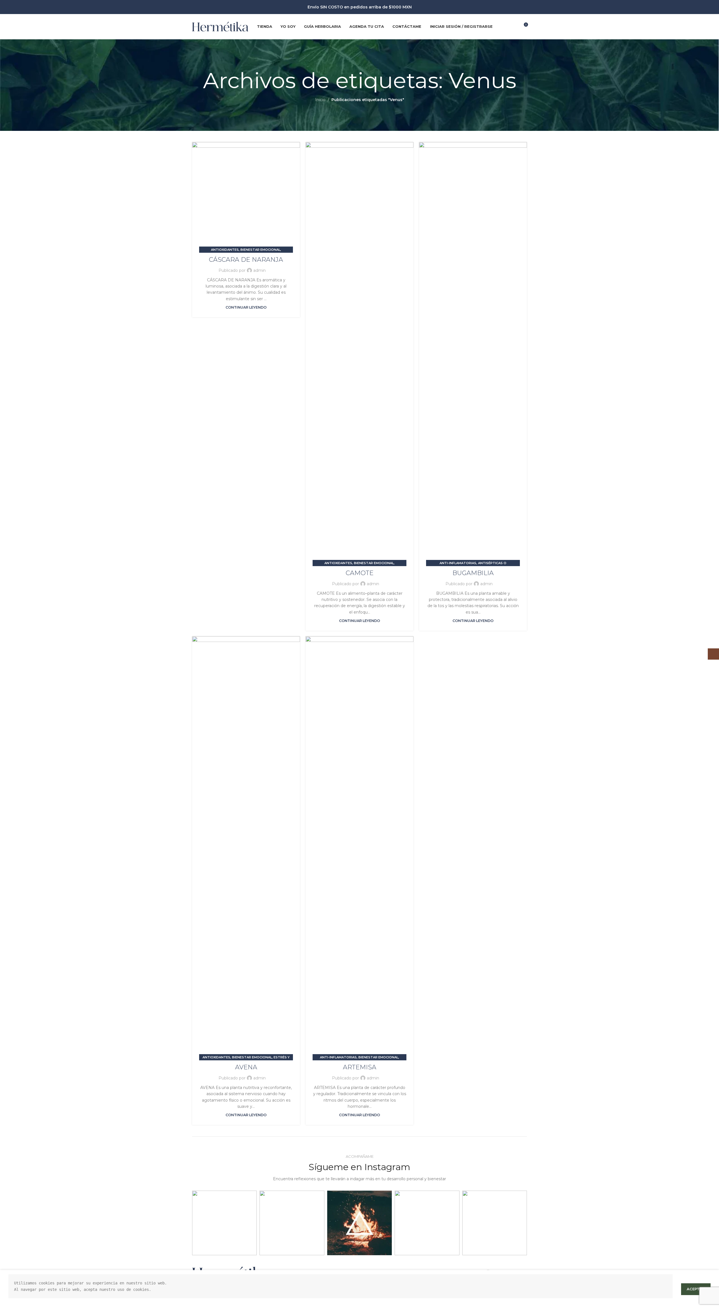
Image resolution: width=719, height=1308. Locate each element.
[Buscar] (500, 26)
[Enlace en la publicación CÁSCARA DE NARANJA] (246, 196)
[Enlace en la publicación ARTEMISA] (359, 847)
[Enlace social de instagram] (511, 26)
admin (259, 270)
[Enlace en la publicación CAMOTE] (359, 352)
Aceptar (696, 1289)
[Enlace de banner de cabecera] (351, 7)
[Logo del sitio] (220, 26)
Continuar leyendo (246, 307)
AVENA (246, 1067)
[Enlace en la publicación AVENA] (246, 847)
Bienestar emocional (260, 250)
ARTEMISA (359, 1067)
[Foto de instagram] (224, 1223)
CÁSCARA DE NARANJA (246, 259)
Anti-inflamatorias (458, 563)
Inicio (320, 99)
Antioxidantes (225, 250)
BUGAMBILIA (473, 573)
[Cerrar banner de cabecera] (712, 7)
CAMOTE (360, 573)
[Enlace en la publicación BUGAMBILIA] (473, 352)
